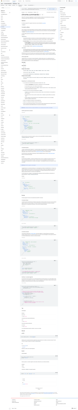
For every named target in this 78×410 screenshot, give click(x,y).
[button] (5, 129)
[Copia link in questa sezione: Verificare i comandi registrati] (33, 277)
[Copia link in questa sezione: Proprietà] (25, 313)
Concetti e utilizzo (33, 233)
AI (16, 5)
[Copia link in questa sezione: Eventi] (25, 351)
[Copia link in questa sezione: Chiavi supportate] (29, 56)
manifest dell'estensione (30, 31)
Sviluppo (10, 5)
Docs (2, 3)
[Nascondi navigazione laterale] (10, 408)
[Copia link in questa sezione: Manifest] (26, 20)
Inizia (6, 5)
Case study (35, 402)
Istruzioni (13, 5)
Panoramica (2, 5)
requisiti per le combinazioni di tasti (37, 46)
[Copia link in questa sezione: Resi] (23, 343)
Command (33, 336)
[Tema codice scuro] (54, 115)
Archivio (35, 403)
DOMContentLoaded (51, 153)
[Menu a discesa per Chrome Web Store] (34, 5)
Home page (23, 12)
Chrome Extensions (8, 3)
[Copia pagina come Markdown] (42, 14)
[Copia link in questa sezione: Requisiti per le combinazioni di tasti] (36, 81)
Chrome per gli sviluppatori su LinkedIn (61, 403)
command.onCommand (39, 151)
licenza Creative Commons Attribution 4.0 (49, 392)
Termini (13, 408)
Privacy (15, 408)
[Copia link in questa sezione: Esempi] (25, 195)
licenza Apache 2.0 (33, 393)
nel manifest (44, 23)
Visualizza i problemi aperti (15, 402)
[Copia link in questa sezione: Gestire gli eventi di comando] (33, 110)
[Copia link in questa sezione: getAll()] (25, 333)
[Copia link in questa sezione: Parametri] (25, 364)
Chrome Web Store (30, 5)
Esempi (26, 5)
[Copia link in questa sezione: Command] (26, 310)
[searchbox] (5, 7)
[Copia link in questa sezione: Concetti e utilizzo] (30, 27)
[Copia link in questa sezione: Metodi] (25, 330)
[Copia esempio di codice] (55, 115)
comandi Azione (46, 51)
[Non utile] (55, 12)
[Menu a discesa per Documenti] (17, 0)
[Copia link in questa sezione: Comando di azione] (29, 231)
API (18, 3)
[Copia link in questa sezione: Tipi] (24, 308)
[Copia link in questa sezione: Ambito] (25, 157)
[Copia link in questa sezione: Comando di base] (29, 200)
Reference (15, 3)
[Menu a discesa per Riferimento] (23, 5)
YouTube (57, 402)
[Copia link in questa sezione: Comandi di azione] (29, 147)
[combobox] (61, 1)
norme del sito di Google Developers (48, 393)
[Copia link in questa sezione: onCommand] (27, 353)
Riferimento (20, 5)
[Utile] (54, 12)
